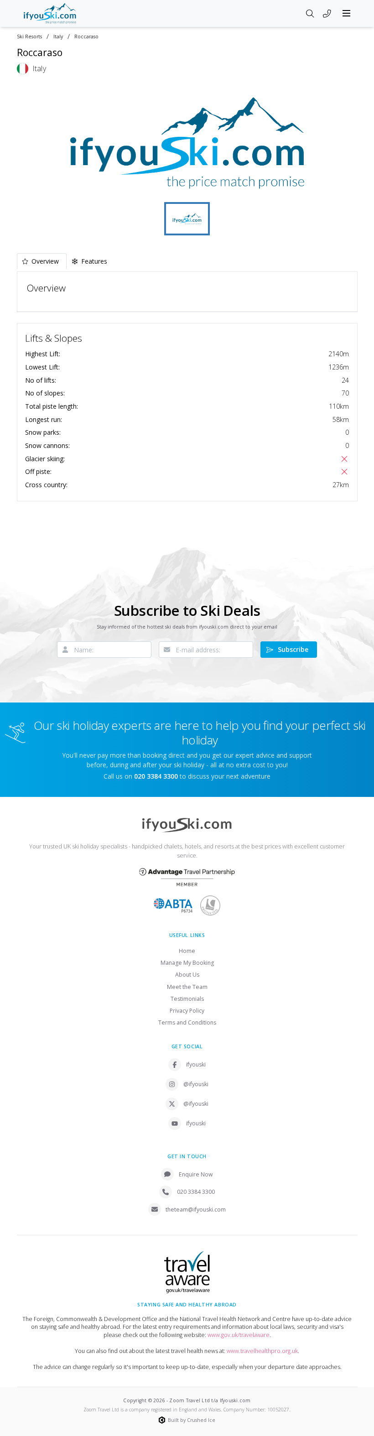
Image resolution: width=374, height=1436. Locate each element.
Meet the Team (187, 987)
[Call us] (327, 14)
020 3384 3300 (196, 1192)
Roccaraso (86, 36)
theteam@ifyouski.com (196, 1209)
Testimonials (187, 999)
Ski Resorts (29, 36)
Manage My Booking (187, 963)
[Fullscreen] (344, 187)
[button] (187, 143)
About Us (187, 974)
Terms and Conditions (187, 1022)
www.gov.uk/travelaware (239, 1335)
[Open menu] (346, 13)
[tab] (42, 261)
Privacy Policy (187, 1011)
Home (187, 951)
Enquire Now (196, 1174)
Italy (58, 36)
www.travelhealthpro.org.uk (262, 1351)
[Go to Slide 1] (187, 218)
